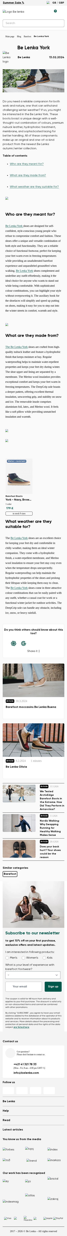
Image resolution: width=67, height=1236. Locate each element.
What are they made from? (28, 175)
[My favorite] (37, 12)
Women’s (32, 957)
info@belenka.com (26, 1073)
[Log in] (46, 12)
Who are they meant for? (27, 164)
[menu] (62, 12)
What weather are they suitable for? (34, 186)
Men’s (13, 957)
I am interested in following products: (29, 952)
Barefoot (10, 874)
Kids (50, 957)
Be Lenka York (14, 225)
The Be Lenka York (16, 346)
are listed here (21, 1027)
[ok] (59, 23)
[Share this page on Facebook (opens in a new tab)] (33, 643)
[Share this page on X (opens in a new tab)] (43, 643)
